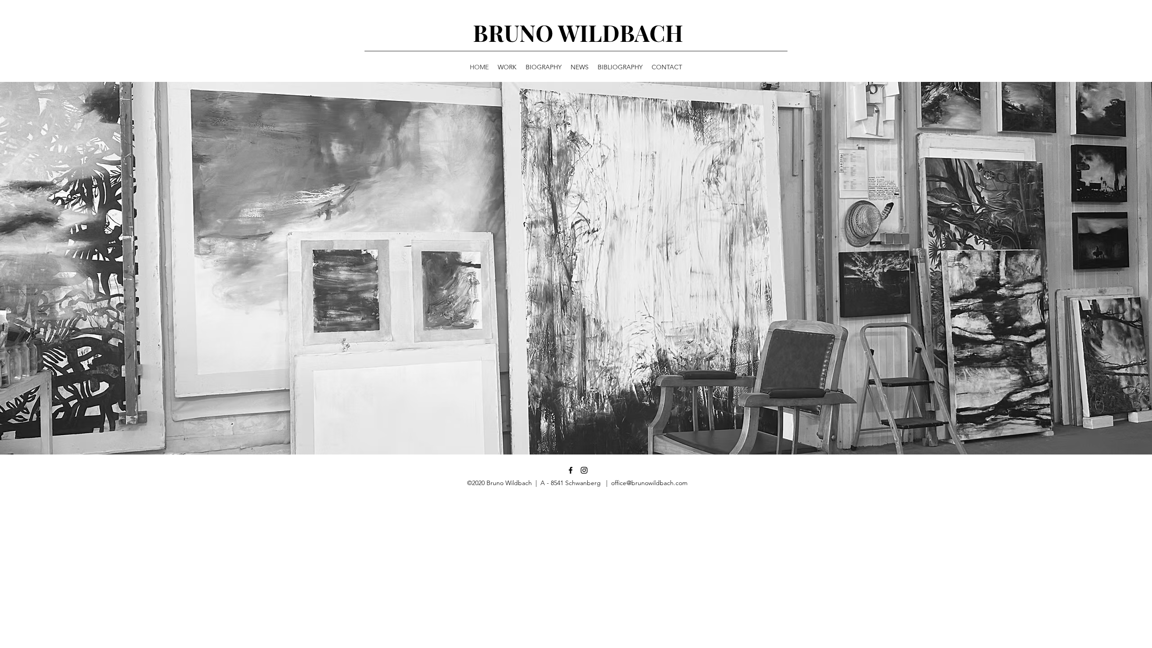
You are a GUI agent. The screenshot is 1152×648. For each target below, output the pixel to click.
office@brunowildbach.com (649, 483)
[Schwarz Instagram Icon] (584, 470)
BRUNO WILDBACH (578, 33)
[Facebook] (570, 470)
